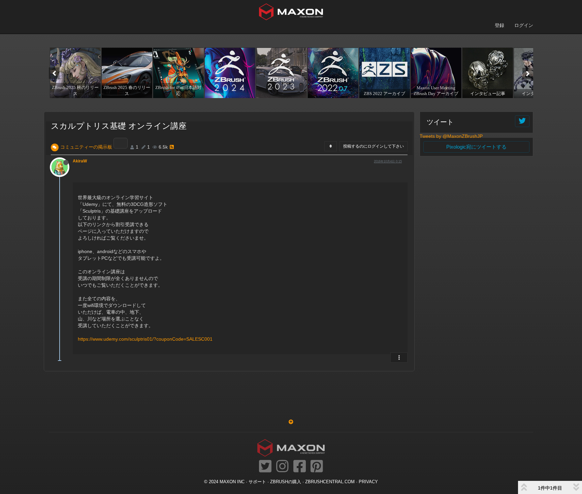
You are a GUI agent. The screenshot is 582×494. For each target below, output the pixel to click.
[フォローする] (522, 121)
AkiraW (80, 161)
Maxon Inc (232, 482)
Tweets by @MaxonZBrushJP (451, 136)
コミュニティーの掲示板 (86, 147)
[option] (74, 73)
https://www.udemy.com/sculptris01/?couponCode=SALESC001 (145, 339)
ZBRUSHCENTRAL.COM (330, 482)
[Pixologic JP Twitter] (265, 467)
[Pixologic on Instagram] (282, 467)
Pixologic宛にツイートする (476, 147)
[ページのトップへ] (291, 422)
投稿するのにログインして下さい (373, 146)
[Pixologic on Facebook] (299, 467)
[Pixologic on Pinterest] (317, 467)
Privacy (368, 482)
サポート (257, 482)
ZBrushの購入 (285, 482)
